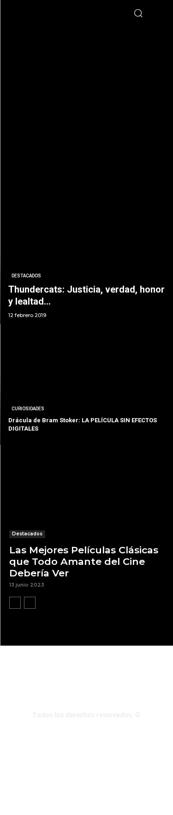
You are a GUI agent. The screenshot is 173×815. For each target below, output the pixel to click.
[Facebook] (62, 731)
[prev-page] (15, 603)
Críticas (70, 778)
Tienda (56, 787)
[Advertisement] (86, 112)
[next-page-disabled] (30, 603)
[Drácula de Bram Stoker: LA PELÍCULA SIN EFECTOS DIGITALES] (86, 385)
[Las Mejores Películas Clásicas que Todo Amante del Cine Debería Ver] (86, 499)
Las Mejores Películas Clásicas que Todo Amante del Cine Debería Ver (83, 561)
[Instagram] (87, 731)
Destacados (26, 275)
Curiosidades (28, 408)
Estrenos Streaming (100, 787)
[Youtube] (111, 731)
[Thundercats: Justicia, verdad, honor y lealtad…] (86, 264)
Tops (95, 778)
